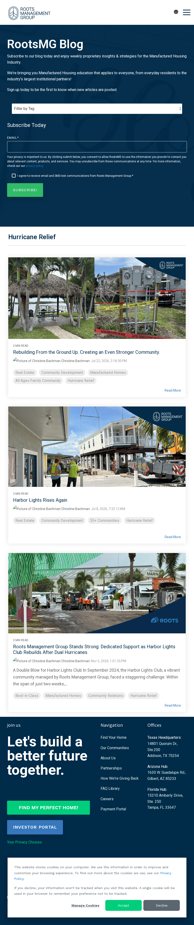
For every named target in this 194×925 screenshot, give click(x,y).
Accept (123, 905)
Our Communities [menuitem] (115, 748)
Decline (162, 905)
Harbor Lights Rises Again (40, 500)
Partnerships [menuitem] (111, 768)
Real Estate (24, 372)
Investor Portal (35, 827)
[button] (186, 12)
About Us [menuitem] (108, 758)
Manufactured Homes (108, 372)
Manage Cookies (85, 905)
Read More (173, 390)
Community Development (62, 372)
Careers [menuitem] (107, 799)
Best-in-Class (26, 695)
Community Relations (105, 695)
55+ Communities (104, 520)
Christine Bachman (75, 361)
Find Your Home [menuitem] (114, 737)
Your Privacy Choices (24, 842)
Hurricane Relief (81, 380)
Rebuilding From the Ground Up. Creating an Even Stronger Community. (86, 352)
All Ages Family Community (38, 380)
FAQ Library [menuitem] (110, 788)
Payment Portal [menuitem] (113, 809)
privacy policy (34, 166)
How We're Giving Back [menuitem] (120, 778)
